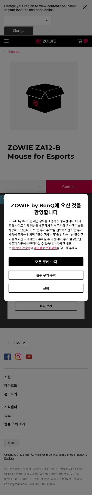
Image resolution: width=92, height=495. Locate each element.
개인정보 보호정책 (45, 248)
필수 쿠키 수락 (46, 275)
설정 (46, 288)
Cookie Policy (21, 248)
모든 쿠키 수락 (46, 262)
